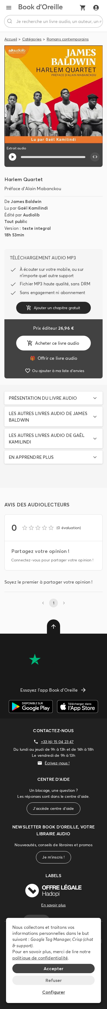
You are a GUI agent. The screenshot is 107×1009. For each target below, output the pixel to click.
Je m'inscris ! (53, 857)
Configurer (53, 992)
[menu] (8, 7)
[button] (53, 398)
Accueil (10, 39)
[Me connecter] (96, 7)
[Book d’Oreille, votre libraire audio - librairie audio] (41, 7)
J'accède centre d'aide (53, 808)
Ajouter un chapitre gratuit (57, 307)
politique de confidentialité (40, 958)
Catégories (32, 39)
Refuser (54, 980)
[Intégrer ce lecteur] (95, 157)
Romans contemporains (68, 39)
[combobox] (53, 21)
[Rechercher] (10, 21)
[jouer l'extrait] (12, 157)
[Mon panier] (82, 7)
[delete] (53, 626)
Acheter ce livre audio (57, 343)
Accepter (53, 968)
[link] (53, 358)
